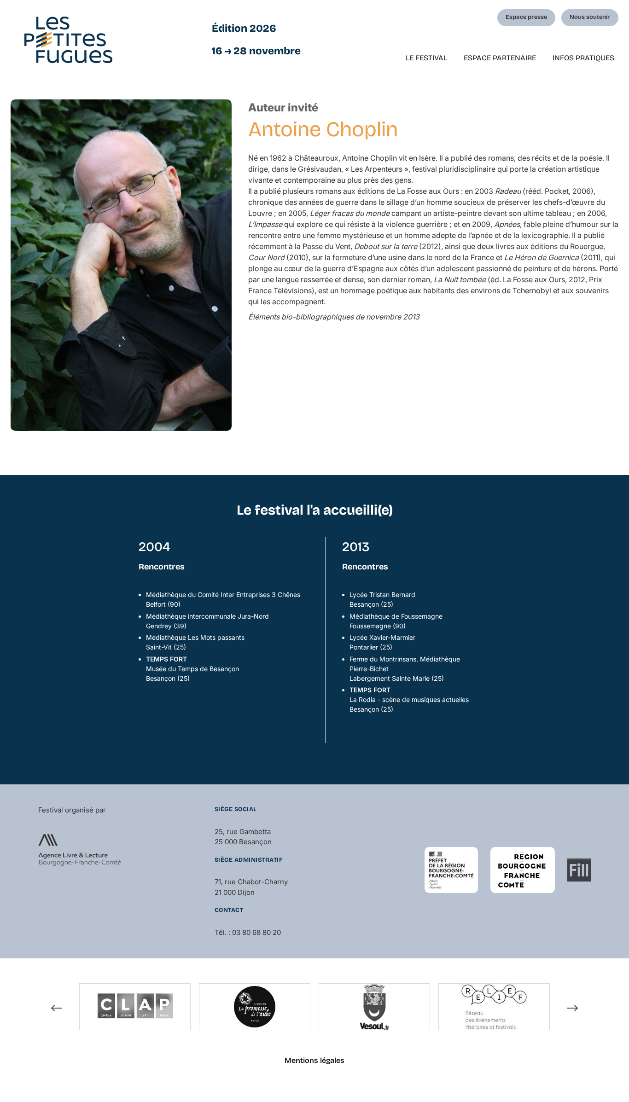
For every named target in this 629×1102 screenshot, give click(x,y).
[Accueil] (68, 40)
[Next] (572, 1008)
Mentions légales (314, 1060)
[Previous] (57, 1008)
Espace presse (526, 17)
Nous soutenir (590, 17)
